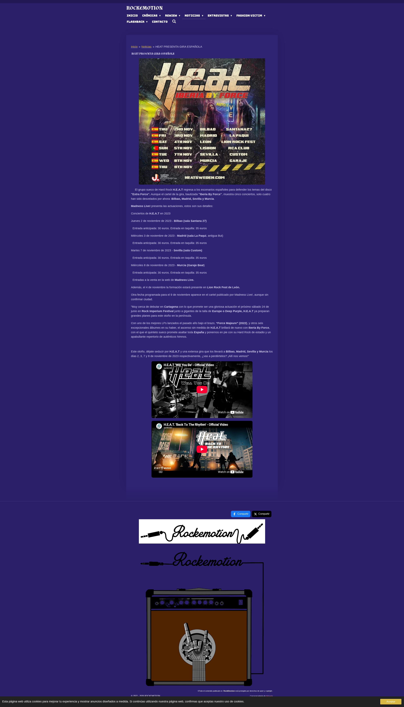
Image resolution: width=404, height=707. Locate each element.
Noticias (146, 46)
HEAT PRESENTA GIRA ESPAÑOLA (178, 46)
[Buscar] (174, 21)
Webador (269, 696)
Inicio (134, 46)
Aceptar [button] (390, 701)
